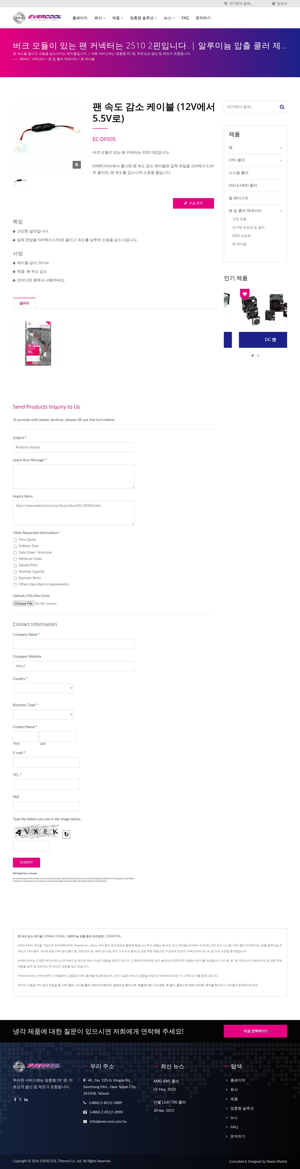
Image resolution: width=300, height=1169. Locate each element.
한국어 (282, 3)
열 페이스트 (238, 198)
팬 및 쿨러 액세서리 (62, 59)
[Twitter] (20, 1100)
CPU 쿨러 (237, 160)
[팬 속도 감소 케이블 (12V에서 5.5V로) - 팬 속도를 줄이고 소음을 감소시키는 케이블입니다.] (77, 165)
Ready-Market (277, 1161)
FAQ (185, 17)
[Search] (282, 107)
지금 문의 (196, 203)
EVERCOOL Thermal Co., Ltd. (61, 1161)
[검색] (225, 3)
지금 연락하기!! (255, 1031)
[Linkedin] (26, 1100)
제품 (116, 17)
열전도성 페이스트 (124, 985)
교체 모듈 (239, 219)
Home (24, 59)
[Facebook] (15, 1100)
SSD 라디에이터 (102, 985)
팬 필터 (170, 985)
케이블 (209, 985)
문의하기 (203, 17)
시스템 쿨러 (238, 173)
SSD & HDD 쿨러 (243, 185)
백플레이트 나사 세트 (151, 985)
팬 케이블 (88, 59)
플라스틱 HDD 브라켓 (190, 985)
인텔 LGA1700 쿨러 (170, 1102)
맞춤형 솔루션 (142, 17)
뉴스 (168, 17)
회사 (98, 17)
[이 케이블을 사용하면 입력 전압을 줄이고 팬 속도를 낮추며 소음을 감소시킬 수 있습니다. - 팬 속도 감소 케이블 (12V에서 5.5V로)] (38, 343)
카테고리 (38, 59)
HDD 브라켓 (241, 236)
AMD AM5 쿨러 (166, 1081)
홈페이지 (79, 17)
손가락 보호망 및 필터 (248, 227)
